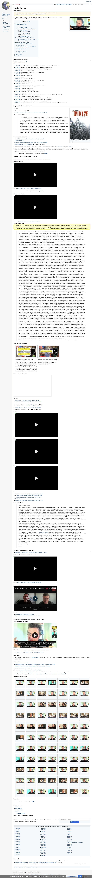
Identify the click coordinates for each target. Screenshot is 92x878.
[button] (46, 153)
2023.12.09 (17, 91)
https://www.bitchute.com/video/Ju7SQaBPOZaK (30, 670)
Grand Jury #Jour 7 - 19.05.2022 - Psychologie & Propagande (28, 407)
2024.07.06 (17, 72)
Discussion (18, 4)
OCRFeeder (60, 146)
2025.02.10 (43, 849)
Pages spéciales (6, 24)
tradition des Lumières (43, 532)
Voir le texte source (60, 4)
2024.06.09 (17, 75)
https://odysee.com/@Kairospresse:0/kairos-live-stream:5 (27, 615)
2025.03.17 (43, 853)
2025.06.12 (69, 833)
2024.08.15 (43, 844)
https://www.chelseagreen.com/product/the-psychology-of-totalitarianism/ (30, 142)
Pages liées (5, 22)
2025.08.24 (69, 839)
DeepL (69, 146)
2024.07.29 (17, 65)
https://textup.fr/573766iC (25, 668)
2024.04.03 (17, 86)
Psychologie (28, 867)
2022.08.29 (17, 102)
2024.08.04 (43, 841)
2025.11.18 (69, 849)
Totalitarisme (35, 867)
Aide (3, 18)
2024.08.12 (43, 842)
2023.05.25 (17, 96)
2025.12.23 (69, 850)
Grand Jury (30, 405)
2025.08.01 (69, 836)
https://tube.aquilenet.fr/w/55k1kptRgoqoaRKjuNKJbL (28, 582)
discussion (38, 13)
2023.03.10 (17, 97)
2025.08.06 (69, 837)
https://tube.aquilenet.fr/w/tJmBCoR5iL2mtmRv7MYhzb (28, 497)
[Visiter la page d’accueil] (6, 5)
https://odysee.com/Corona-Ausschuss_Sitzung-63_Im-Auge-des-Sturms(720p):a (32, 666)
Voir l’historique (68, 4)
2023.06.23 (17, 836)
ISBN (16, 140)
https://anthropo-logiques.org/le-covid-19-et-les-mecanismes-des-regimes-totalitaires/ (46, 673)
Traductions (69, 853)
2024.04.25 (17, 83)
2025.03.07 (43, 852)
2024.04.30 (17, 81)
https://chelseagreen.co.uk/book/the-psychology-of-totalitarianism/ (29, 138)
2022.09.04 (17, 101)
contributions (42, 13)
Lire (55, 4)
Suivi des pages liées (6, 23)
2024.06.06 (17, 77)
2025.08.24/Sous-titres (71, 841)
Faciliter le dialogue (21, 813)
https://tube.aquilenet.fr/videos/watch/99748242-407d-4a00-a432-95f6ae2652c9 (32, 651)
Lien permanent (5, 27)
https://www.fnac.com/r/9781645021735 (23, 144)
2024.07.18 (17, 70)
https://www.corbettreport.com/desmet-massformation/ (26, 400)
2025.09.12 (69, 844)
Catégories (16, 867)
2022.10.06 (17, 99)
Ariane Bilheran (18, 808)
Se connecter (88, 1)
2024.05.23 (17, 78)
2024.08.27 (43, 845)
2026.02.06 (69, 852)
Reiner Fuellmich (35, 657)
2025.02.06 (43, 847)
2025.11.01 (69, 847)
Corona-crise (18, 811)
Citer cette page (5, 31)
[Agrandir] (89, 30)
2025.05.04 (69, 828)
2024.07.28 (17, 67)
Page (13, 4)
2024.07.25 (17, 69)
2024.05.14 (17, 80)
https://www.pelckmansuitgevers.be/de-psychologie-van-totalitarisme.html (30, 112)
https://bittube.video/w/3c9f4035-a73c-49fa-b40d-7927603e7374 (28, 652)
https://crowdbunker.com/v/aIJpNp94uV (23, 672)
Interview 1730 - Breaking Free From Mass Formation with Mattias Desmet (33, 158)
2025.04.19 (43, 855)
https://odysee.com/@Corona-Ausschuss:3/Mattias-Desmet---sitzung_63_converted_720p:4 (34, 664)
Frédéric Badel (18, 806)
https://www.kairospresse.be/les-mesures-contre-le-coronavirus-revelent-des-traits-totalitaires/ (35, 862)
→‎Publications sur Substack (51, 13)
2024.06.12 (17, 73)
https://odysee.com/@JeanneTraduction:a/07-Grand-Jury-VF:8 (28, 500)
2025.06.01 (69, 831)
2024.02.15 (17, 89)
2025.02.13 (43, 850)
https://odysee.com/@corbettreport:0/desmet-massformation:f (28, 401)
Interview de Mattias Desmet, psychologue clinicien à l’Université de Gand (30, 552)
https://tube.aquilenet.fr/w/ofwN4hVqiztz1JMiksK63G (28, 221)
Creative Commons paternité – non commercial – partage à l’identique (40, 874)
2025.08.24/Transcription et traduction (75, 842)
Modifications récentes (6, 14)
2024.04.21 (17, 85)
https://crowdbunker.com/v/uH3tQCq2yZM (24, 614)
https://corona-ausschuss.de (21, 662)
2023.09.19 (17, 94)
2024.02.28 (17, 88)
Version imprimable (6, 26)
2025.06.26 (69, 834)
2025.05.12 (69, 829)
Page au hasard (5, 15)
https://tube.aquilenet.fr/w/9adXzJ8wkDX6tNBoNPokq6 (29, 188)
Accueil (3, 13)
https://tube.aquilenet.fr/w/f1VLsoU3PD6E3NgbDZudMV (29, 495)
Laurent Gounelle (18, 810)
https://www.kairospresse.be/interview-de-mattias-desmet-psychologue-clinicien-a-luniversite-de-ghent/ (37, 860)
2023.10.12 (17, 93)
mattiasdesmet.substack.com (20, 61)
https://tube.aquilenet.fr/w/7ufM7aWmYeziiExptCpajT (31, 494)
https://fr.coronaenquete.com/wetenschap (24, 864)
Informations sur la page (6, 29)
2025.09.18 (69, 845)
